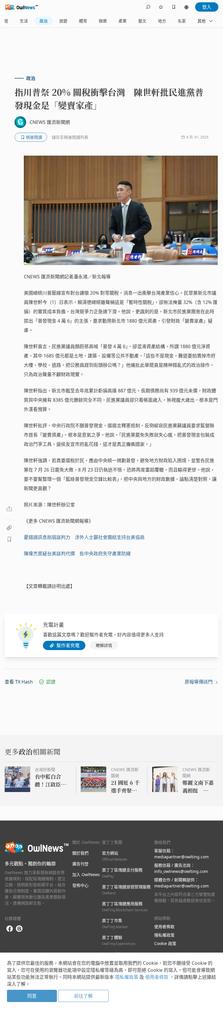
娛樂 (103, 21)
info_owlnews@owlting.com (181, 871)
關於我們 (80, 853)
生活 (24, 21)
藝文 (142, 21)
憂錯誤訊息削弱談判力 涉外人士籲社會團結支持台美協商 (84, 537)
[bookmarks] (174, 7)
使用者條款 (164, 926)
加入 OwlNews (86, 874)
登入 (206, 7)
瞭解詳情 (104, 645)
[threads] (19, 928)
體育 (83, 21)
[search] (148, 7)
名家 (182, 21)
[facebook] (10, 929)
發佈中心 (80, 885)
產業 (122, 21)
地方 (162, 21)
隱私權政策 (164, 935)
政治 (43, 21)
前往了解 (83, 996)
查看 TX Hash (19, 682)
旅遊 (63, 21)
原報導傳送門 (199, 681)
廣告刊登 (80, 863)
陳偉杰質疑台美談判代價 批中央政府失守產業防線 (77, 553)
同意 (32, 996)
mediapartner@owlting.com (181, 856)
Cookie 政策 (165, 943)
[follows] (161, 7)
